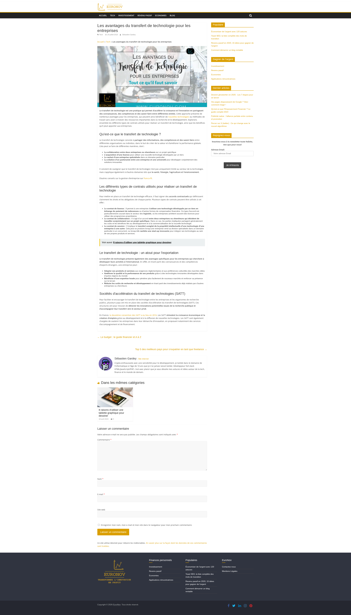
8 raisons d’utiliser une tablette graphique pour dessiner (111, 413)
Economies (160, 15)
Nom (100, 479)
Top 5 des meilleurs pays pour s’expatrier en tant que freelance (171, 349)
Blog (172, 15)
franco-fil (148, 178)
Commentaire (104, 439)
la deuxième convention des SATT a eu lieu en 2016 (133, 315)
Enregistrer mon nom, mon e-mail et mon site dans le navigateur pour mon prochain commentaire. (146, 525)
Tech (112, 15)
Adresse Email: (218, 149)
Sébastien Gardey (129, 35)
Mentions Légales (229, 571)
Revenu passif (145, 15)
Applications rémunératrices (223, 79)
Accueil (103, 15)
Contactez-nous (229, 567)
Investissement (126, 15)
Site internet (143, 359)
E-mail (101, 494)
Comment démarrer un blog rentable (227, 50)
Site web (101, 509)
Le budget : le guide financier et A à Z (119, 337)
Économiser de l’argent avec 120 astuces (229, 31)
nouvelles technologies (178, 116)
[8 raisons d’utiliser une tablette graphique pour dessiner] (115, 389)
